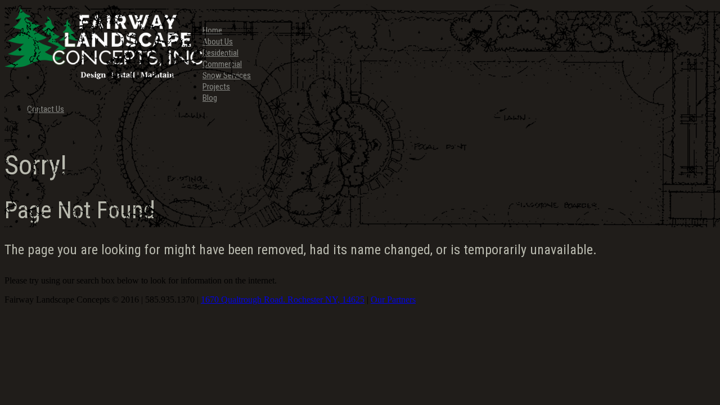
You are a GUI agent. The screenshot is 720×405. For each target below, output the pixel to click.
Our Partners (393, 299)
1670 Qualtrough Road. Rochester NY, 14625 (282, 299)
